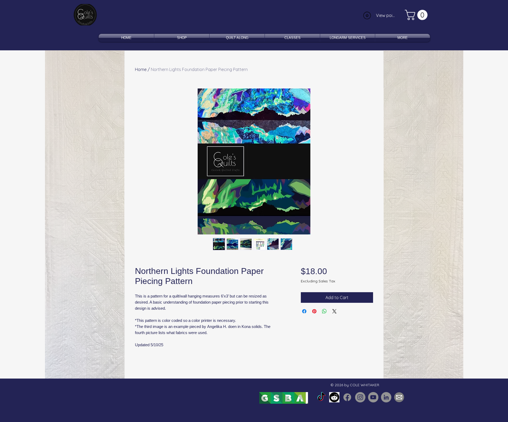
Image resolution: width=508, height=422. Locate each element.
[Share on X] (334, 311)
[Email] (399, 397)
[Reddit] (334, 397)
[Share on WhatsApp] (324, 311)
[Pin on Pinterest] (314, 311)
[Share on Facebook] (304, 311)
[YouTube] (373, 397)
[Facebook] (347, 397)
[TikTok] (321, 397)
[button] (417, 15)
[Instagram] (360, 397)
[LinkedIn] (386, 397)
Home (141, 69)
